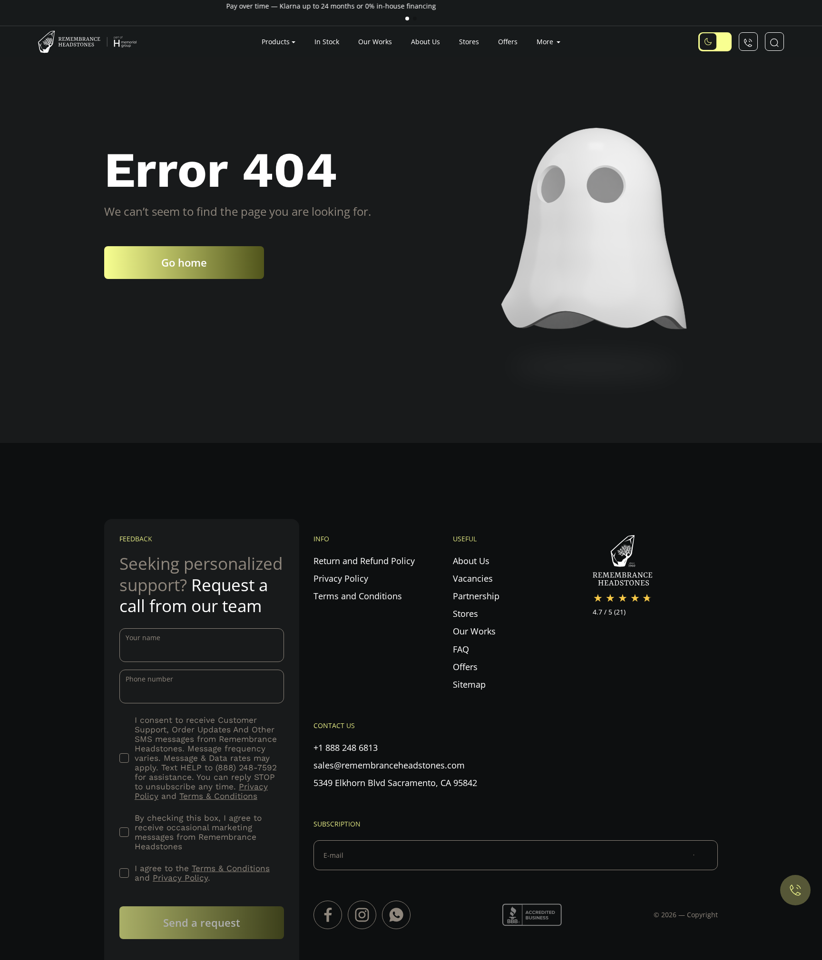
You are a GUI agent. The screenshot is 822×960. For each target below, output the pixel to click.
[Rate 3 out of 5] (622, 598)
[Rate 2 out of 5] (610, 598)
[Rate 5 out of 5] (647, 598)
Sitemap (469, 684)
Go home (184, 262)
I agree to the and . (202, 873)
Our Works (375, 41)
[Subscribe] (706, 854)
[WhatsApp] (396, 915)
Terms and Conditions (357, 596)
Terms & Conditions (218, 796)
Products (276, 41)
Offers (508, 41)
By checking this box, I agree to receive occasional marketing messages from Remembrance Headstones (198, 832)
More (546, 41)
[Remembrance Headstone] (92, 41)
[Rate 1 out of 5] (598, 598)
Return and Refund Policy (364, 560)
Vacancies (473, 578)
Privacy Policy (180, 878)
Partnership (476, 596)
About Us (425, 41)
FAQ (461, 649)
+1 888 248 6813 (345, 747)
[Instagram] (362, 915)
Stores (469, 41)
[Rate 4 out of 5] (635, 598)
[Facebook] (327, 915)
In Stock (326, 41)
